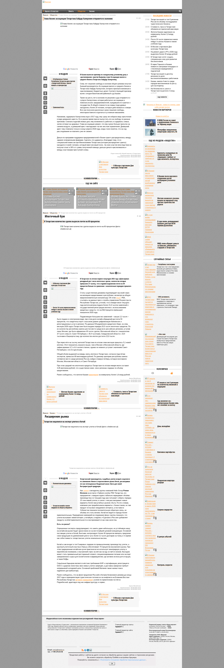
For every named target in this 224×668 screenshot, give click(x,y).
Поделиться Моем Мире (45, 86)
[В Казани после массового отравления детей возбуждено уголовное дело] (150, 179)
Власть (71, 11)
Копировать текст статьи (45, 112)
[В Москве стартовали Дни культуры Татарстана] (104, 167)
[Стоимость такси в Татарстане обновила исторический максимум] (104, 394)
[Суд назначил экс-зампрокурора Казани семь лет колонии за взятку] (150, 403)
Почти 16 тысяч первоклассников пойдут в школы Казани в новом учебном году (63, 309)
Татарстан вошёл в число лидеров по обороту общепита (61, 506)
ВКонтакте (88, 650)
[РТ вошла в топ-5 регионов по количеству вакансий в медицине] (150, 384)
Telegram (85, 650)
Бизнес (92, 11)
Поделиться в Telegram (45, 107)
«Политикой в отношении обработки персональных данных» (123, 660)
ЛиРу (90, 650)
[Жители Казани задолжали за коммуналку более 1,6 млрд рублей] (52, 394)
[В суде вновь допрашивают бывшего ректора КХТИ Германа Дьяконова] (150, 223)
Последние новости (162, 15)
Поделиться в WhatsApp (45, 98)
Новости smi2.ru (162, 116)
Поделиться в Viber (45, 103)
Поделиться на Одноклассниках (45, 93)
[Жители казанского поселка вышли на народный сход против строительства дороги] (150, 201)
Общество (81, 11)
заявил (86, 491)
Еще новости (162, 97)
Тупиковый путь (58, 107)
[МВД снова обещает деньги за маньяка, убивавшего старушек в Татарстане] (150, 245)
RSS (82, 650)
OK (112, 663)
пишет (118, 298)
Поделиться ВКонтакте (45, 78)
